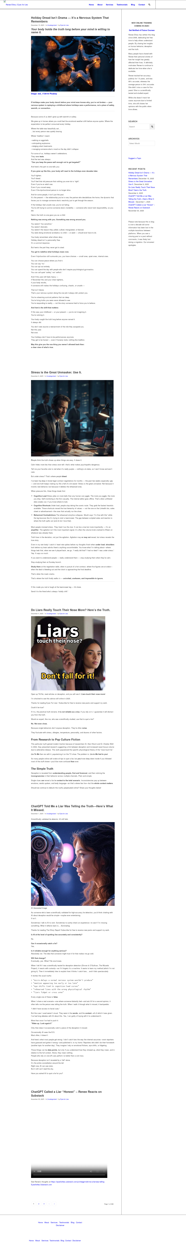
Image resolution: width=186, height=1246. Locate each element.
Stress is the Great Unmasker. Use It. (56, 372)
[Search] (149, 4)
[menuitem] (91, 4)
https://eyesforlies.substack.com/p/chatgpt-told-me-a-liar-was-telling (77, 1181)
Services (54, 1222)
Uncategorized (52, 25)
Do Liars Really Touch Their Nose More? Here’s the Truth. (70, 610)
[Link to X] (164, 4)
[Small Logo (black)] (16, 4)
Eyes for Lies (64, 25)
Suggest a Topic (134, 158)
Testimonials (64, 1222)
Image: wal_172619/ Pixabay (44, 93)
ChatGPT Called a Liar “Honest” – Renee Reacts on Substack (66, 1093)
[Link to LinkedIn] (160, 4)
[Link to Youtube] (176, 4)
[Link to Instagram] (180, 4)
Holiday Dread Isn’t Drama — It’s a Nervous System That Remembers (70, 19)
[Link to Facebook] (172, 4)
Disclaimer (60, 1225)
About (46, 1222)
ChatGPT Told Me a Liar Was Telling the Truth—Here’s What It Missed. (72, 808)
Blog (72, 1222)
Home (40, 1222)
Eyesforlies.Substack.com (41, 1184)
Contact (79, 1222)
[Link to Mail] (168, 4)
